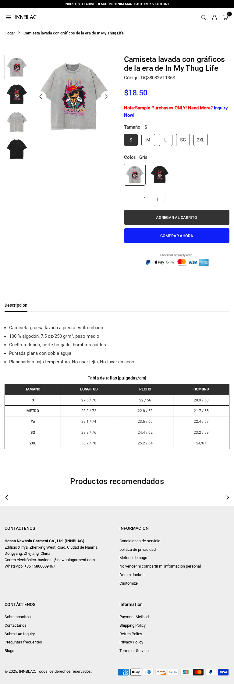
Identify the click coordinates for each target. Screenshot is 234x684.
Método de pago (133, 557)
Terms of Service (134, 650)
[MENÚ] (8, 17)
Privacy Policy (131, 642)
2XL (200, 140)
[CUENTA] (214, 17)
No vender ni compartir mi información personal (160, 566)
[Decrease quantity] (131, 199)
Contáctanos (16, 625)
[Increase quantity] (158, 199)
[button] (106, 96)
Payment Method (134, 617)
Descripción (16, 305)
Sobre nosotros (18, 617)
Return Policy (130, 634)
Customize (128, 583)
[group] (73, 96)
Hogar (10, 33)
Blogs (9, 650)
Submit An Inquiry (20, 634)
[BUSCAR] (203, 17)
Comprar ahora (176, 235)
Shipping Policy (132, 625)
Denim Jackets (132, 574)
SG (183, 140)
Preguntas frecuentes (23, 642)
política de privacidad (137, 549)
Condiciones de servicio (139, 541)
